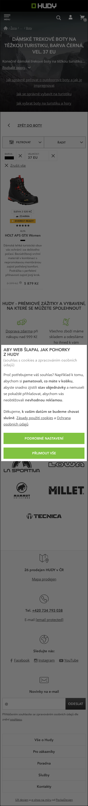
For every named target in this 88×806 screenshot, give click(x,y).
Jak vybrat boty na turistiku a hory (44, 103)
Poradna (44, 763)
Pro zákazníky (44, 751)
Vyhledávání (59, 17)
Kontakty (44, 786)
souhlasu (16, 719)
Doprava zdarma (19, 331)
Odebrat (20, 156)
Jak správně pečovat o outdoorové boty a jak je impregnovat (44, 82)
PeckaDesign (64, 800)
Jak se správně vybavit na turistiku (44, 94)
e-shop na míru (41, 800)
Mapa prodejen (44, 579)
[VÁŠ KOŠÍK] (82, 17)
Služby (44, 775)
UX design (21, 800)
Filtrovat (23, 142)
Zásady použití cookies (34, 418)
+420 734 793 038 (47, 610)
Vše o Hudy (44, 740)
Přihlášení (70, 17)
